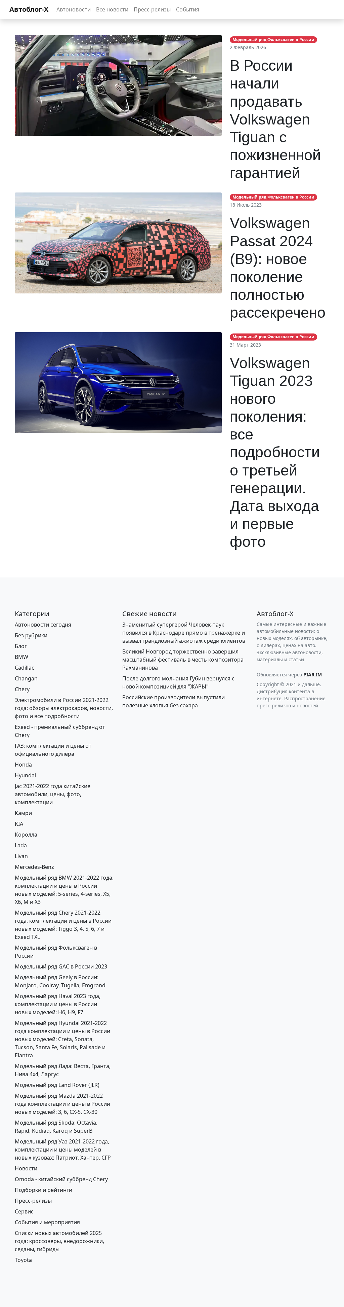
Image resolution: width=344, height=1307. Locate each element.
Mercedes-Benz (34, 867)
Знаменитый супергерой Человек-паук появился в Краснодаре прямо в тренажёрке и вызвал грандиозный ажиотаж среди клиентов (183, 632)
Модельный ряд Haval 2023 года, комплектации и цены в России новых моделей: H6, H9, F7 (57, 1004)
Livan (21, 856)
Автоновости (73, 9)
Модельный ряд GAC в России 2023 (61, 966)
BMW (21, 657)
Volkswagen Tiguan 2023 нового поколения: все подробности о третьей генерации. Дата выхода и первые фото (275, 452)
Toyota (23, 1260)
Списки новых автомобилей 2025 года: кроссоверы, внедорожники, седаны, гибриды (59, 1241)
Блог (21, 646)
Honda (23, 764)
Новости (26, 1168)
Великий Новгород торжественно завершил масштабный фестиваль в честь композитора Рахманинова (183, 659)
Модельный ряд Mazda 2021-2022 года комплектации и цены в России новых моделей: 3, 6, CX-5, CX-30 (62, 1104)
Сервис (24, 1211)
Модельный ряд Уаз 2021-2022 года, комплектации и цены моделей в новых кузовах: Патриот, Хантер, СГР (63, 1149)
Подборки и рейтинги (43, 1190)
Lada (21, 845)
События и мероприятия (47, 1222)
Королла (26, 834)
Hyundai (25, 775)
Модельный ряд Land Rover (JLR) (57, 1085)
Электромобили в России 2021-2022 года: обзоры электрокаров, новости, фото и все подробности (64, 708)
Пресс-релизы (152, 9)
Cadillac (24, 667)
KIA (19, 823)
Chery (22, 689)
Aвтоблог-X (28, 9)
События (187, 9)
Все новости (112, 9)
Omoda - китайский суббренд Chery (61, 1179)
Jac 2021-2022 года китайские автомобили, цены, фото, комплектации (52, 794)
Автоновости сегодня (43, 624)
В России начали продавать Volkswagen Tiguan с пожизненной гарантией (275, 119)
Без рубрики (31, 635)
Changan (26, 678)
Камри (23, 813)
